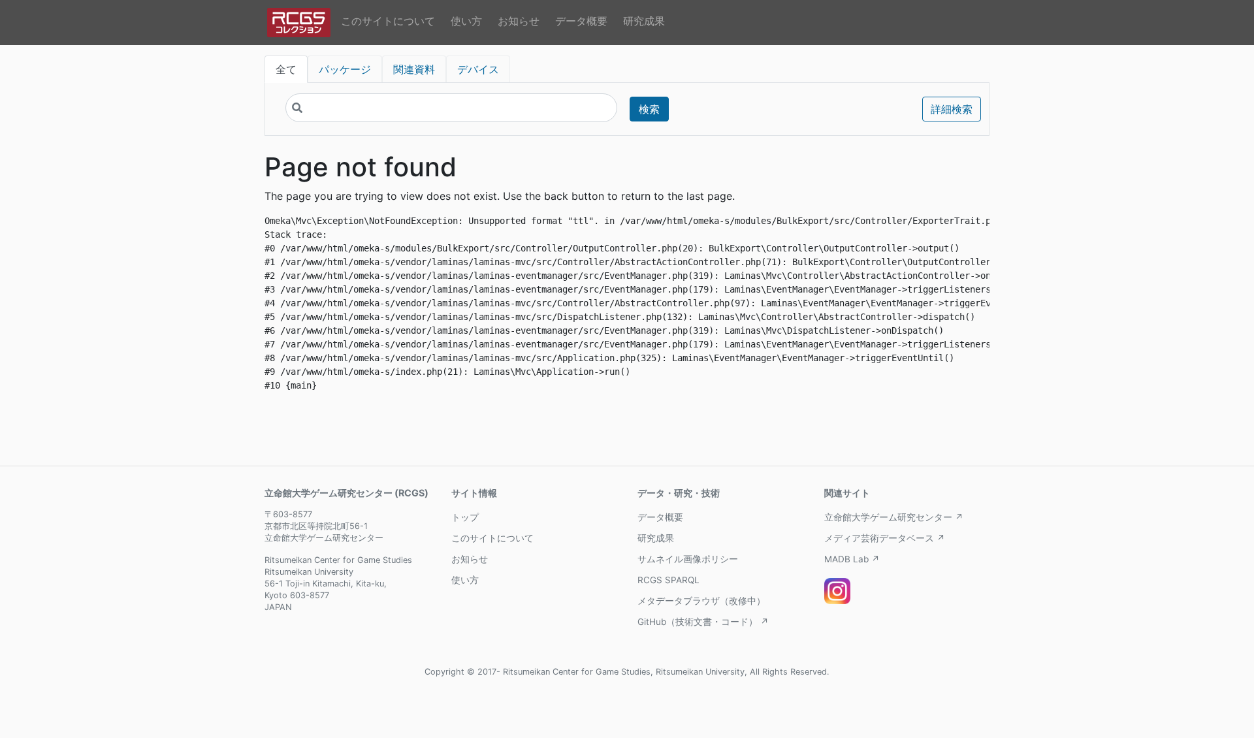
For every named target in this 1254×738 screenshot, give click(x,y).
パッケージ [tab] (345, 69)
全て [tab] (286, 69)
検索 (649, 109)
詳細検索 (952, 109)
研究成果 (644, 20)
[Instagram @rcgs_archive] (837, 591)
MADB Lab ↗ (852, 559)
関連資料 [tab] (414, 69)
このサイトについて (388, 20)
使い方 (466, 20)
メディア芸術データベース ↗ (884, 538)
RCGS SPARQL (668, 580)
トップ (465, 517)
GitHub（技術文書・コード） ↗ (703, 622)
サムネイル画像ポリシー (687, 559)
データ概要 (581, 20)
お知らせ (518, 20)
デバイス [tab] (478, 69)
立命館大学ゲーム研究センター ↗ (893, 517)
